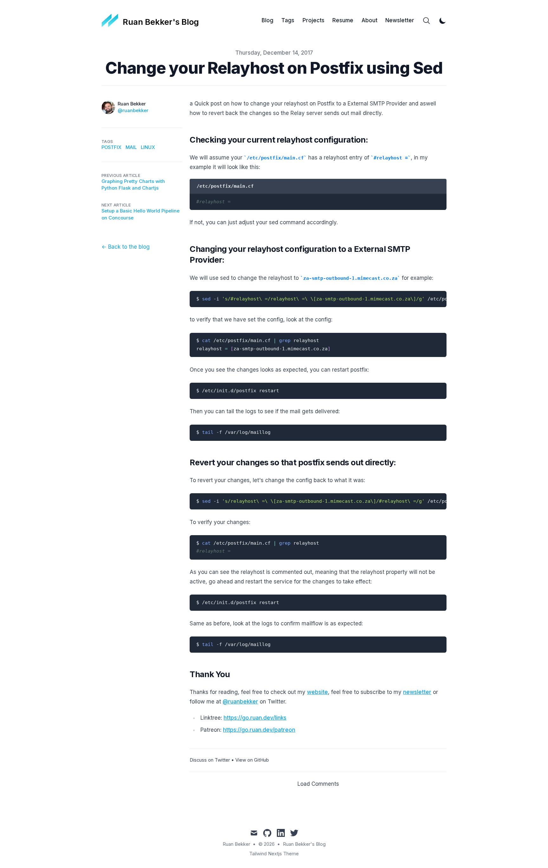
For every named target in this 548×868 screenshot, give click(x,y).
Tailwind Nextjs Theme (274, 854)
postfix (111, 147)
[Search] (426, 21)
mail (131, 147)
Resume (342, 20)
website (317, 692)
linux (148, 147)
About (369, 20)
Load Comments (318, 784)
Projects (313, 20)
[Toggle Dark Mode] (443, 21)
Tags (287, 20)
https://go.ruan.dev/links (255, 718)
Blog (267, 20)
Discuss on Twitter (210, 760)
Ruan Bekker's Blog (304, 844)
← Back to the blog (125, 247)
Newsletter (399, 20)
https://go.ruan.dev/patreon (259, 730)
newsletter (417, 692)
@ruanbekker (133, 110)
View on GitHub (252, 760)
